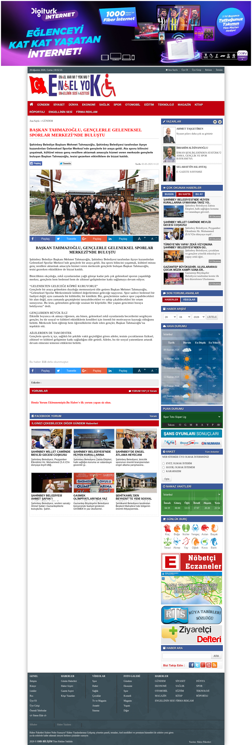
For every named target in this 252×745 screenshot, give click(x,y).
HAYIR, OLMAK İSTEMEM (180, 467)
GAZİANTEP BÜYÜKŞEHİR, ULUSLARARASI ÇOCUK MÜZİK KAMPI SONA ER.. (190, 268)
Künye (33, 686)
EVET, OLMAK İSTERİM (179, 463)
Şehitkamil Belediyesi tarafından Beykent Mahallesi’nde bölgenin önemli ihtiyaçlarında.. (133, 506)
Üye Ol (185, 70)
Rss (31, 695)
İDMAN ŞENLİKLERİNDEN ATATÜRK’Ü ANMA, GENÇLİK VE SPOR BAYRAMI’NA (198, 150)
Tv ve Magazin (99, 700)
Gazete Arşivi (67, 691)
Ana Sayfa (173, 70)
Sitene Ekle (38, 715)
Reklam (208, 70)
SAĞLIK (180, 686)
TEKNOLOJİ (202, 691)
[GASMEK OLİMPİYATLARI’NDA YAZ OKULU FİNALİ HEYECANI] (94, 482)
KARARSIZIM (173, 471)
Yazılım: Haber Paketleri (200, 742)
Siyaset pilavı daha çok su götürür (194, 128)
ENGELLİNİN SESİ (165, 700)
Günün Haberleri (69, 681)
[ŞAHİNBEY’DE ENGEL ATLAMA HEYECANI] (137, 438)
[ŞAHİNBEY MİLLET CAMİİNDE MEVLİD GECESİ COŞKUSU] (52, 438)
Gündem (128, 681)
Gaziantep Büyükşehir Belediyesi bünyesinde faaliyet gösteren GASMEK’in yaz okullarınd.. (91, 506)
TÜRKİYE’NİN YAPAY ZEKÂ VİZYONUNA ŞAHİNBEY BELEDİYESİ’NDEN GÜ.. (187, 246)
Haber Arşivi (67, 686)
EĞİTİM (180, 691)
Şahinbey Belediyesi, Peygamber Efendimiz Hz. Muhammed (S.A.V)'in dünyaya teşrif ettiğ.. (50, 462)
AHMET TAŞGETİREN (189, 181)
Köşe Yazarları (68, 695)
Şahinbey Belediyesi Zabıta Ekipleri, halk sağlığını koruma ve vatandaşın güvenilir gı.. (92, 462)
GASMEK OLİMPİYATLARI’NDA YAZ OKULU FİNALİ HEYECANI (90, 498)
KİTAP (179, 695)
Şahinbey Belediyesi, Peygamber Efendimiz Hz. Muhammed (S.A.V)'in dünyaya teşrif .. (202, 231)
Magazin (128, 700)
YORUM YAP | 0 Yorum (144, 391)
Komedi (127, 695)
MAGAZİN (160, 695)
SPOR (199, 686)
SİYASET (180, 681)
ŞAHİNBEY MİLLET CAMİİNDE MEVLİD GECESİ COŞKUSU (50, 453)
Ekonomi (128, 686)
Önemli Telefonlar (38, 710)
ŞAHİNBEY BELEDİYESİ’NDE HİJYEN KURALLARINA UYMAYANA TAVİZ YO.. (92, 455)
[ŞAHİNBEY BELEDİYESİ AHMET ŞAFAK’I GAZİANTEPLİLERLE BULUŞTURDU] (52, 482)
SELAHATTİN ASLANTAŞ (191, 162)
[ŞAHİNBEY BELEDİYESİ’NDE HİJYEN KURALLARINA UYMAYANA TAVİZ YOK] (94, 438)
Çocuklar (96, 695)
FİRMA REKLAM (185, 700)
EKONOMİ (160, 686)
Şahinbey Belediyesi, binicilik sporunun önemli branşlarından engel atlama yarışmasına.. (132, 462)
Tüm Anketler (212, 452)
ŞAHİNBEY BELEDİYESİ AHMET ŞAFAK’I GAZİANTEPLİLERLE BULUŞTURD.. (46, 500)
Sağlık (95, 691)
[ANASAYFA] (72, 85)
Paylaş (45, 238)
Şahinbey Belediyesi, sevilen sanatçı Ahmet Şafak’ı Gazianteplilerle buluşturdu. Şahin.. (50, 506)
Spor (94, 681)
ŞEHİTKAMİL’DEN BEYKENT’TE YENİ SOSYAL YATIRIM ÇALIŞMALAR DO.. (134, 498)
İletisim (219, 70)
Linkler (33, 691)
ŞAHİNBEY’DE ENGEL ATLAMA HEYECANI (130, 453)
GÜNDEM (47, 121)
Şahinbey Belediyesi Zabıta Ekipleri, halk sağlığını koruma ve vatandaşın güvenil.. (202, 208)
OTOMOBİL (161, 691)
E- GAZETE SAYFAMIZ (189, 167)
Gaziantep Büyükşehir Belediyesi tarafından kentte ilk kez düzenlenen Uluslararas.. (202, 276)
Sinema (95, 710)
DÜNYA (200, 681)
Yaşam (127, 705)
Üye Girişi (196, 70)
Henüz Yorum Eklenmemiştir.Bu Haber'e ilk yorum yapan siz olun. (71, 402)
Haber (95, 686)
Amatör (95, 705)
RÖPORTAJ (202, 695)
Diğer (126, 710)
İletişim (33, 681)
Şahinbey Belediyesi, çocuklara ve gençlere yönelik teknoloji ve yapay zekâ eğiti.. (202, 253)
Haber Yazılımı (64, 724)
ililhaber (33, 724)
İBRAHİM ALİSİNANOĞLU (192, 143)
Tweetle (71, 238)
